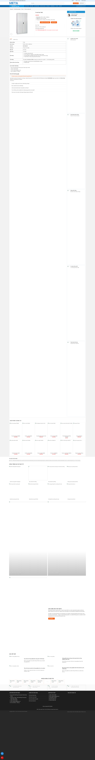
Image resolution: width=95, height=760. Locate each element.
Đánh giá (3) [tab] (15, 39)
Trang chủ (11, 9)
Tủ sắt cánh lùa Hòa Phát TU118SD (66, 436)
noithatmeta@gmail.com (17, 70)
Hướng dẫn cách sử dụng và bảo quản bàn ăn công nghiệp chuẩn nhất (72, 659)
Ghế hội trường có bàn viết (33, 460)
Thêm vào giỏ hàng (45, 22)
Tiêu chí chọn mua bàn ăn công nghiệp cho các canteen (34, 668)
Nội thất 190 (42, 28)
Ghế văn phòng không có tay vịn (62, 460)
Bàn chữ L (10, 460)
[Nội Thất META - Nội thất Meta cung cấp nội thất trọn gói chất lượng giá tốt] (19, 3)
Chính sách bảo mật (52, 700)
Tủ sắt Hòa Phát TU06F (16, 453)
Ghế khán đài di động (48, 460)
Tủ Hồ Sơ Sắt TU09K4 (28, 453)
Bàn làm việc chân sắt (25, 460)
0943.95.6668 (74, 15)
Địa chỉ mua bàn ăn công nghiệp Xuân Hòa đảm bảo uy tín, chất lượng (73, 668)
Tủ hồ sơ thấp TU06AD (41, 453)
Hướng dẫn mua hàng (52, 697)
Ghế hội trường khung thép (41, 460)
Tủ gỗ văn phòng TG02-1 (79, 453)
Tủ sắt (22, 9)
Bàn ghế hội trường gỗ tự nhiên (17, 460)
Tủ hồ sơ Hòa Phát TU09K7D (66, 453)
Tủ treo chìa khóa (77, 460)
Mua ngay (54, 22)
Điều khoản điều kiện (52, 698)
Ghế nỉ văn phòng (54, 460)
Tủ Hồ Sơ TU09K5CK (53, 453)
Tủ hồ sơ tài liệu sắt (27, 9)
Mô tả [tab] (11, 39)
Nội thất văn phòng (17, 9)
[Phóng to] (11, 34)
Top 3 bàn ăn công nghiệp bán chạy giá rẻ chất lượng (34, 658)
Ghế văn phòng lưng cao (71, 460)
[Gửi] (63, 3)
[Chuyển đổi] (11, 76)
